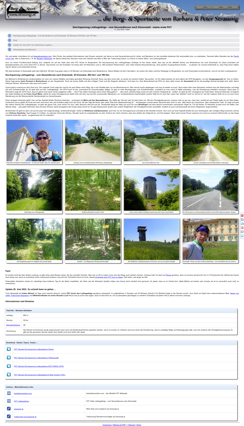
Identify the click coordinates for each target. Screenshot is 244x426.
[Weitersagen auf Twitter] (242, 224)
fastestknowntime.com (43, 56)
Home (138, 425)
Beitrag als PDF (119, 425)
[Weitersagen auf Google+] (242, 228)
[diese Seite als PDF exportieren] (242, 216)
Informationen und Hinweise (24, 50)
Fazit (15, 40)
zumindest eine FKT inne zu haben (109, 277)
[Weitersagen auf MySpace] (242, 232)
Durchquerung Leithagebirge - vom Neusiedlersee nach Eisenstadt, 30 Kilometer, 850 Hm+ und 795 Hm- (55, 36)
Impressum (107, 425)
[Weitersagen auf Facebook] (242, 220)
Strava (168, 275)
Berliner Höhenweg (44, 59)
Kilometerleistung (13, 325)
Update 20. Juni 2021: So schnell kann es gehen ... (33, 45)
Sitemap (131, 425)
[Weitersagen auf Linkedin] (242, 236)
